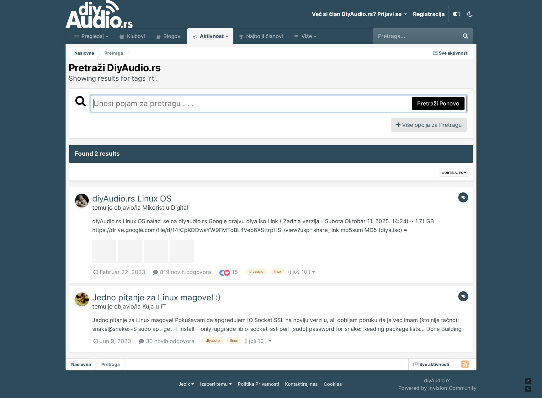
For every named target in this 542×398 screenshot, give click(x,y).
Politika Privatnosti (258, 384)
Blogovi (172, 36)
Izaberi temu (214, 384)
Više (306, 36)
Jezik (184, 384)
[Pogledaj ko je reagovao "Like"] (222, 272)
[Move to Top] (528, 381)
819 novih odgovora (184, 272)
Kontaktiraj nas (301, 384)
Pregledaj (92, 36)
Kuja (148, 306)
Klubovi (135, 36)
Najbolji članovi (264, 36)
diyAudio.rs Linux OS (132, 198)
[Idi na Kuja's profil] (82, 299)
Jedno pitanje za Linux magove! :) (156, 297)
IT (163, 306)
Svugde (439, 36)
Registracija (429, 14)
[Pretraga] (465, 36)
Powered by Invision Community (437, 388)
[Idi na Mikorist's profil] (82, 200)
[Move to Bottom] (528, 389)
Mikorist (153, 207)
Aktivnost (211, 36)
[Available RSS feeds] (465, 364)
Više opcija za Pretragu (431, 124)
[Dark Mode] (469, 14)
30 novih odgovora (169, 341)
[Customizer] (456, 14)
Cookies (333, 384)
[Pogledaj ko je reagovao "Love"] (227, 272)
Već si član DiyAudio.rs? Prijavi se (358, 14)
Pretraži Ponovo (438, 103)
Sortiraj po (453, 173)
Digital (179, 207)
